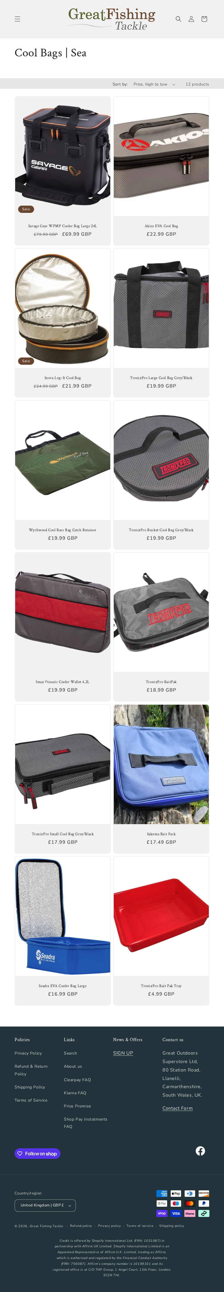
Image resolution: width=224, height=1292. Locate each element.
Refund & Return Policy (31, 1070)
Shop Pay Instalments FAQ (86, 1122)
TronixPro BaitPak (161, 682)
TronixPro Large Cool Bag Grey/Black (161, 378)
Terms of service (140, 1226)
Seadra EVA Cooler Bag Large (62, 986)
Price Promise (77, 1106)
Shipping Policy (30, 1087)
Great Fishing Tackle (46, 1226)
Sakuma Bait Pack (161, 834)
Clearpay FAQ (77, 1080)
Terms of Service (31, 1100)
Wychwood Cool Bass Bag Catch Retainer (63, 530)
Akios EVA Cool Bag (161, 226)
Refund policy (81, 1226)
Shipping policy (171, 1226)
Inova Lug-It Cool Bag (63, 378)
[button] (17, 19)
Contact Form (177, 1108)
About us (73, 1066)
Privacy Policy (28, 1053)
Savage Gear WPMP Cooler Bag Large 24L (62, 226)
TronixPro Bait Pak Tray (161, 986)
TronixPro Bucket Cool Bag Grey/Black (161, 530)
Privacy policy (109, 1226)
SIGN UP (123, 1053)
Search (70, 1053)
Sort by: (120, 84)
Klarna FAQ (75, 1093)
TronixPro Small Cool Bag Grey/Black (63, 834)
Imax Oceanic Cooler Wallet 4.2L (63, 682)
